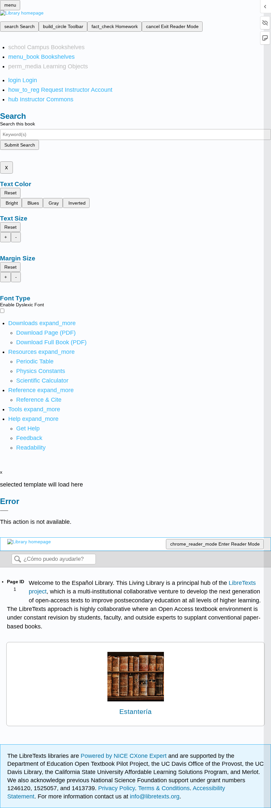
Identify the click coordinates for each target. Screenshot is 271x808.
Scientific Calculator (42, 380)
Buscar (17, 560)
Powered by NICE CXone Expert (124, 756)
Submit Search (19, 145)
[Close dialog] (4, 510)
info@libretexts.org (153, 796)
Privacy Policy (116, 788)
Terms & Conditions (164, 788)
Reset (10, 192)
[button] (29, 438)
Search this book (17, 123)
